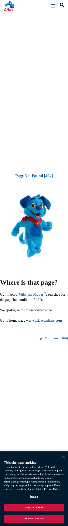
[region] (34, 488)
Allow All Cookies (34, 518)
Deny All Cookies (34, 507)
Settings (34, 496)
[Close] (63, 457)
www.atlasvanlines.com (44, 320)
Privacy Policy (52, 489)
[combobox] (60, 5)
